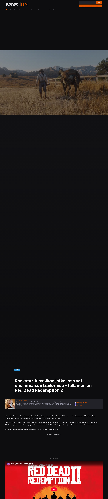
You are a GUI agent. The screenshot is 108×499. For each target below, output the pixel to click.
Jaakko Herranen (21, 400)
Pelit (19, 10)
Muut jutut (55, 10)
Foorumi (12, 10)
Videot (48, 10)
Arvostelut (25, 10)
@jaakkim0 (79, 403)
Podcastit (40, 10)
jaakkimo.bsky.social (81, 402)
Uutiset (33, 10)
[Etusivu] (21, 4)
